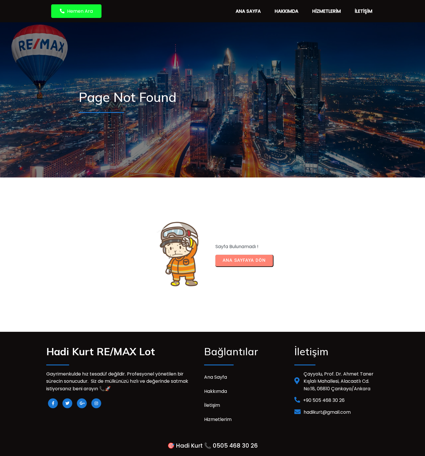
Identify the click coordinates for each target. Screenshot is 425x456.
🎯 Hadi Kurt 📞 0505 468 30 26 (212, 446)
